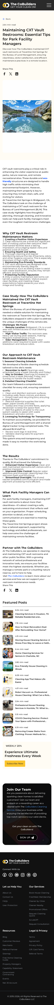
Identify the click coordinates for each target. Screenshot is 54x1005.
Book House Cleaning (39, 893)
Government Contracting (9, 973)
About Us (7, 893)
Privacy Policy (35, 945)
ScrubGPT (33, 920)
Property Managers (12, 964)
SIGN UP (25, 837)
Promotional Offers (38, 909)
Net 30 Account (10, 983)
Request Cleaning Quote (37, 915)
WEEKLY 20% (14, 745)
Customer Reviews (11, 941)
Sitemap (6, 954)
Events (6, 979)
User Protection (10, 905)
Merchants (7, 945)
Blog (5, 937)
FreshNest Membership (40, 897)
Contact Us (8, 897)
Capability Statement (13, 968)
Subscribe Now (15, 763)
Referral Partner (10, 949)
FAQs (5, 901)
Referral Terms (36, 954)
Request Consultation (39, 924)
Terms (32, 937)
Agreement (34, 941)
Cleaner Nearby (36, 905)
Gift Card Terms (36, 949)
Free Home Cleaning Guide (12, 959)
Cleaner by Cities (37, 901)
